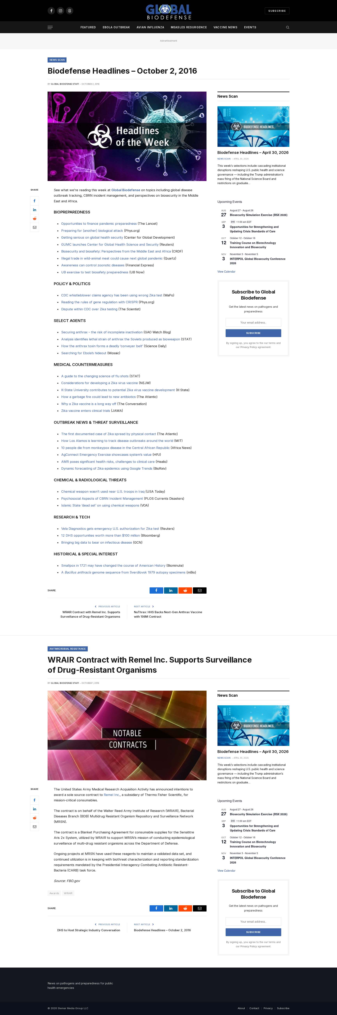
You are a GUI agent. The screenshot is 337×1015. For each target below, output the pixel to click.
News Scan (57, 59)
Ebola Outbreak (116, 27)
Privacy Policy (248, 347)
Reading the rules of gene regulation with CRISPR (99, 302)
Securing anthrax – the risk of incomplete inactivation (102, 332)
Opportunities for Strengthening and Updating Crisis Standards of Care (254, 828)
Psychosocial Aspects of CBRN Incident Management (102, 498)
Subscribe (277, 10)
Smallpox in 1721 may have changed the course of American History (113, 565)
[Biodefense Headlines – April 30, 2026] (253, 126)
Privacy (268, 1008)
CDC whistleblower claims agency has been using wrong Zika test (111, 295)
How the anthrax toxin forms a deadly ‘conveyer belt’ (102, 346)
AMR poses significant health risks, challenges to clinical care (108, 462)
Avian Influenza (150, 27)
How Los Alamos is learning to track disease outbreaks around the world (117, 441)
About (241, 1008)
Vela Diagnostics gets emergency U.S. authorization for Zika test (110, 529)
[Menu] (50, 27)
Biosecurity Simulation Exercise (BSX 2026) (258, 215)
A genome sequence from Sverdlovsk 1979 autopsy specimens (123, 572)
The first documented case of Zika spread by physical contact (108, 434)
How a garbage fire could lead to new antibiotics (98, 397)
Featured (88, 27)
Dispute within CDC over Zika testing (89, 309)
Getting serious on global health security (92, 237)
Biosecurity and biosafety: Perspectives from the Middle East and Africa (116, 251)
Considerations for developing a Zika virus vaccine (99, 383)
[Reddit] (34, 218)
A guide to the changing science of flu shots (95, 376)
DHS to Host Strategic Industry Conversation (88, 930)
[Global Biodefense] (168, 10)
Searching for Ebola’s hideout (83, 353)
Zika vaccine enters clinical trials (85, 411)
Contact (254, 1008)
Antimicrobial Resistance (68, 648)
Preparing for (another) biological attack (92, 231)
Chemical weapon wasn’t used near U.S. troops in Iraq (103, 491)
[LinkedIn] (34, 209)
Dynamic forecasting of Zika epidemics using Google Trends (106, 468)
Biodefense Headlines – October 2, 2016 (162, 930)
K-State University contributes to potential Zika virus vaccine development (118, 390)
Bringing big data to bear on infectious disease (96, 542)
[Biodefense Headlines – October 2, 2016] (127, 136)
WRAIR (68, 893)
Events (250, 27)
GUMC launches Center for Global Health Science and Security (110, 244)
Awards (54, 893)
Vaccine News (225, 27)
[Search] (287, 27)
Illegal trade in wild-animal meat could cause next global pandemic (112, 258)
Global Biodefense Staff (65, 84)
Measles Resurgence (189, 27)
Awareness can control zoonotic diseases (92, 265)
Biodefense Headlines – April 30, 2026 (253, 152)
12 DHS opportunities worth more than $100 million (100, 535)
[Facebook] (34, 200)
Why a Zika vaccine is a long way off (88, 404)
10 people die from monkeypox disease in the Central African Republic (115, 448)
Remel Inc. (112, 795)
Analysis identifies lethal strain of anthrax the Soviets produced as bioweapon (120, 339)
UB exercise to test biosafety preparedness (94, 272)
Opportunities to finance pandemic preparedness (99, 224)
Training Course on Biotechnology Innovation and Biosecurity (253, 245)
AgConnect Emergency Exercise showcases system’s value (106, 455)
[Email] (34, 227)
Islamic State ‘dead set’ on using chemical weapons (100, 505)
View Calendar (226, 271)
